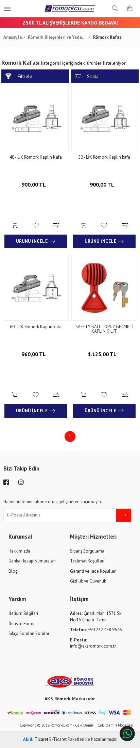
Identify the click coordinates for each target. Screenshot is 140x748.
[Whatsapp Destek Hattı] (127, 733)
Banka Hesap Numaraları (32, 561)
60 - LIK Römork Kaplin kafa (36, 327)
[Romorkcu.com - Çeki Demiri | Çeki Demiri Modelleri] (70, 8)
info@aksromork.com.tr (93, 643)
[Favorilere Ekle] (35, 226)
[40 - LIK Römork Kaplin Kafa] (36, 118)
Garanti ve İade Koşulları (93, 571)
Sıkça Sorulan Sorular (28, 633)
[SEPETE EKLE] (14, 226)
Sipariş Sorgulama (87, 551)
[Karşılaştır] (56, 226)
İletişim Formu (22, 623)
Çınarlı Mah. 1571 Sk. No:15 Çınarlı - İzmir (96, 616)
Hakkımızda (19, 551)
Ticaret (35, 739)
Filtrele (25, 76)
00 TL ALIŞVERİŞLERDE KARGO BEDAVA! (73, 22)
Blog (13, 571)
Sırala (93, 76)
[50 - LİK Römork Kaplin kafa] (104, 118)
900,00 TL (34, 184)
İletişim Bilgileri (23, 613)
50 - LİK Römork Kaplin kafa (104, 157)
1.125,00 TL (103, 354)
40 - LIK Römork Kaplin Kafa (36, 157)
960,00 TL (34, 354)
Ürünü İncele (32, 241)
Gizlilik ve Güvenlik (88, 581)
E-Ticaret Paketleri (66, 739)
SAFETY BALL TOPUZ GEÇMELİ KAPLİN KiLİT (104, 329)
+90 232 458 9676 (96, 630)
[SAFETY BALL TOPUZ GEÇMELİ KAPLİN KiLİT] (104, 288)
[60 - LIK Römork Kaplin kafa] (36, 288)
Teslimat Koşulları (87, 561)
